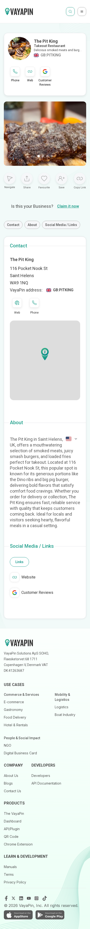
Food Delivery (15, 717)
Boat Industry (65, 715)
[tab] (19, 562)
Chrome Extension (18, 844)
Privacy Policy (15, 882)
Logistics (61, 707)
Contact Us (12, 791)
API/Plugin (12, 829)
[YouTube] (29, 898)
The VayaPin (14, 813)
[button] (45, 354)
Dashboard (12, 821)
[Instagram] (37, 898)
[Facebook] (6, 898)
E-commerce (14, 702)
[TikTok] (44, 898)
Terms (9, 874)
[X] (14, 898)
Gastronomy (13, 710)
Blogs (8, 783)
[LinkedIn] (21, 898)
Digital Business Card (20, 753)
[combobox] (71, 439)
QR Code (11, 836)
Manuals (10, 867)
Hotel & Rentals (16, 725)
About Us (11, 776)
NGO (7, 745)
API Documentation (46, 783)
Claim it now (68, 206)
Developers (40, 776)
